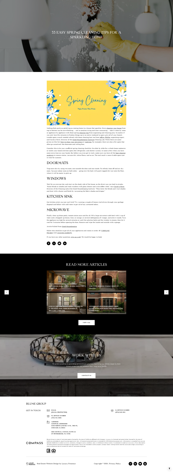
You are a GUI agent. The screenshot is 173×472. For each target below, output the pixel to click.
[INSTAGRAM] (130, 464)
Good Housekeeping (69, 226)
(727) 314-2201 (56, 418)
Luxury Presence (69, 464)
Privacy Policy (115, 464)
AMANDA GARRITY (64, 233)
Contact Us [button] (86, 375)
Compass (108, 439)
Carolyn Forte (119, 186)
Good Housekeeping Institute (83, 140)
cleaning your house (114, 128)
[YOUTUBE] (140, 464)
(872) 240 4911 (120, 412)
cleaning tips (84, 133)
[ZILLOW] (145, 464)
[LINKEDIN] (135, 464)
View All (86, 322)
